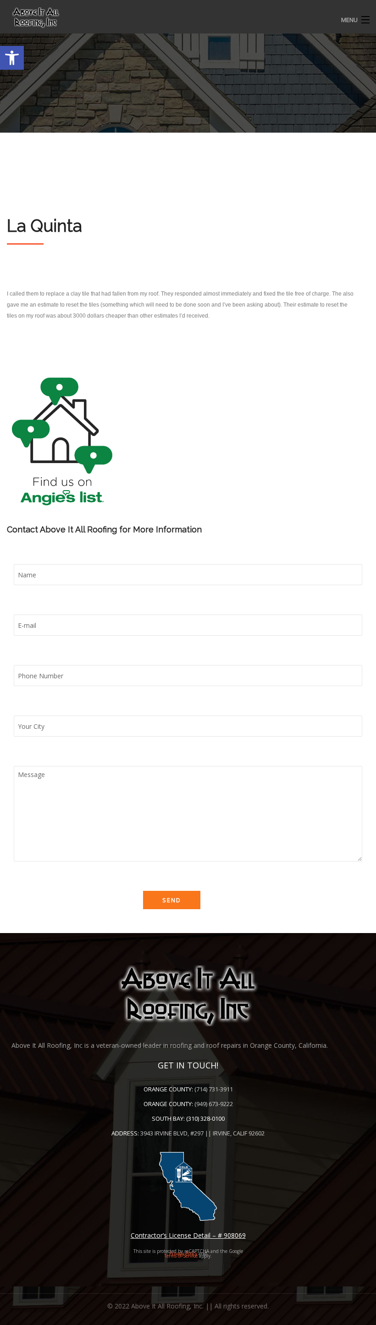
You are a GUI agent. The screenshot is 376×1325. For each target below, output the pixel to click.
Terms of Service (181, 1255)
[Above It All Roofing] (188, 17)
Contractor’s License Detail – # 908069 (188, 1235)
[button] (12, 58)
